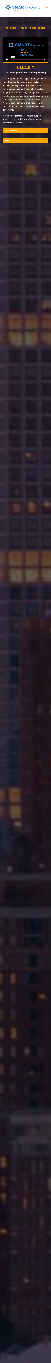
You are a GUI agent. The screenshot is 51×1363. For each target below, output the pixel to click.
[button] (47, 8)
